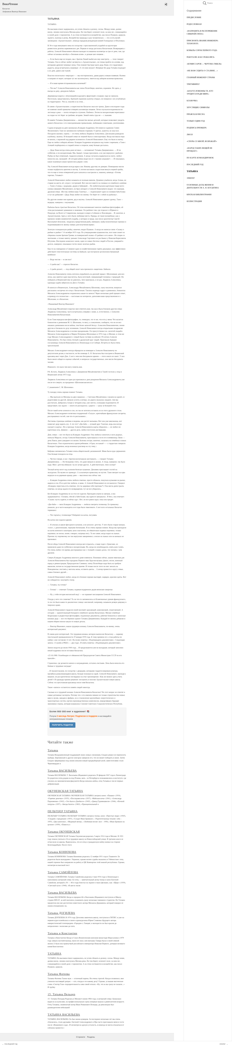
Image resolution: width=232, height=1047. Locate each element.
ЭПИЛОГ (191, 178)
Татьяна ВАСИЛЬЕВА (62, 770)
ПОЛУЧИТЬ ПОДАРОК (62, 725)
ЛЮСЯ (190, 134)
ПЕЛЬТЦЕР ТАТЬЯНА (63, 811)
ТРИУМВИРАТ (193, 84)
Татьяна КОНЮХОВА (62, 852)
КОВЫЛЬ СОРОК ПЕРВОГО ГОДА (202, 50)
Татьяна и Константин (62, 933)
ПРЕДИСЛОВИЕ (194, 17)
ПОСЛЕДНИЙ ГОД (195, 164)
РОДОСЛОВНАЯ (194, 24)
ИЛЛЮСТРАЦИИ (194, 201)
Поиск (207, 3)
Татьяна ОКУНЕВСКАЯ (64, 831)
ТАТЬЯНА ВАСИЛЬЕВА (64, 1014)
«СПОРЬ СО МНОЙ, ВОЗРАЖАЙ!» (202, 141)
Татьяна (53, 750)
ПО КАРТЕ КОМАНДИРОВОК (200, 157)
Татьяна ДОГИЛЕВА (61, 913)
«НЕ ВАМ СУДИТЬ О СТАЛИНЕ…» (202, 70)
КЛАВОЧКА (192, 100)
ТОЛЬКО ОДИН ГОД (196, 121)
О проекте (80, 1037)
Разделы (91, 1037)
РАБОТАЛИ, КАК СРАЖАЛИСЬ (200, 57)
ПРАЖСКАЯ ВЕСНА (196, 114)
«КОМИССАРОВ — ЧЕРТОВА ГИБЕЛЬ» (204, 63)
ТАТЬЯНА (54, 953)
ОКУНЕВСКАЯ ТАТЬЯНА (65, 791)
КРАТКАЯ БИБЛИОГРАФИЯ (199, 194)
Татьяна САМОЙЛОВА (63, 872)
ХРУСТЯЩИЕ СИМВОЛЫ (198, 107)
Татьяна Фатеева (59, 974)
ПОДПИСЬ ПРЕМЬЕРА (197, 127)
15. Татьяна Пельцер (61, 994)
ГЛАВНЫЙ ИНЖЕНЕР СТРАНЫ (201, 77)
